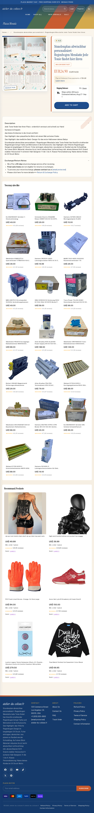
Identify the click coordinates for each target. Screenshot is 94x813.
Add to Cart (71, 105)
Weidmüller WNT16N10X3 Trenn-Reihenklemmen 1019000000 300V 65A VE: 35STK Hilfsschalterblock (75, 343)
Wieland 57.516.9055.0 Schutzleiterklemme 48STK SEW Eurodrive (17, 468)
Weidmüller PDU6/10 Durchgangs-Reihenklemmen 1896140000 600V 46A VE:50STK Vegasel (18, 343)
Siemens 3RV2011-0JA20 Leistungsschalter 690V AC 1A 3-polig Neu (47, 260)
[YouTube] (17, 769)
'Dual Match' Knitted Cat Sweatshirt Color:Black (66, 662)
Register (80, 9)
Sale (66, 14)
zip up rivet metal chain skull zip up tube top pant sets (25, 536)
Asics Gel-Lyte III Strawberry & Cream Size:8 (65, 599)
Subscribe (84, 788)
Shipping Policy (80, 720)
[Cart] (89, 9)
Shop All (37, 14)
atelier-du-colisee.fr (12, 8)
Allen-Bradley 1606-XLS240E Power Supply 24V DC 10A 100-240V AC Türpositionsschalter (45, 343)
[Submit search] (64, 9)
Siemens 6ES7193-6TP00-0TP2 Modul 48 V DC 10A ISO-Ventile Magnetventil (46, 426)
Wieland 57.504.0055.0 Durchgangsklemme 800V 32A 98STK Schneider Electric (75, 384)
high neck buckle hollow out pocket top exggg (66, 536)
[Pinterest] (11, 775)
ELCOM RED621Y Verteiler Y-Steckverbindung (15, 218)
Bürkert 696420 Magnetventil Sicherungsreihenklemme (16, 384)
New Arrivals (54, 14)
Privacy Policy (79, 711)
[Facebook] (5, 769)
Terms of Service (80, 715)
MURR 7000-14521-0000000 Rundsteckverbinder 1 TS (74, 259)
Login (72, 9)
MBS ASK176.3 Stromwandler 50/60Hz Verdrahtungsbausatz (17, 301)
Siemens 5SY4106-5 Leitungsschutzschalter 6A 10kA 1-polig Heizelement (46, 468)
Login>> (13, 551)
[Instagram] (11, 769)
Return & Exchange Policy (47, 172)
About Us (56, 707)
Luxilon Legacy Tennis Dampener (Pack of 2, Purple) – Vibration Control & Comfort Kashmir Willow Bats (24, 663)
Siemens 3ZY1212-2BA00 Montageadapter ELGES (72, 218)
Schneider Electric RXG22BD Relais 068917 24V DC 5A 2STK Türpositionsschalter (46, 218)
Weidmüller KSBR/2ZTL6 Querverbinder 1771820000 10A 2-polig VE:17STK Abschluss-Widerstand (18, 260)
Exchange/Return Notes (15, 161)
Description (10, 123)
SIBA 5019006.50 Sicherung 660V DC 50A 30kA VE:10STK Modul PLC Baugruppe (47, 301)
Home (27, 14)
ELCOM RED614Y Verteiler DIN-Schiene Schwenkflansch (74, 426)
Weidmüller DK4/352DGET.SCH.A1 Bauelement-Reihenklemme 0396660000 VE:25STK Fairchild (18, 426)
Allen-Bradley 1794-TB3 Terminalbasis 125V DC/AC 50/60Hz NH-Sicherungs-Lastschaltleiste (44, 384)
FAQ (54, 715)
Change (84, 88)
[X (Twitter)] (5, 775)
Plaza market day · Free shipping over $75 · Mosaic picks (47, 2)
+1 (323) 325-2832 (38, 716)
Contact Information (82, 724)
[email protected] (59, 170)
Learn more (60, 81)
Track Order (57, 720)
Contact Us (56, 711)
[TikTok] (23, 769)
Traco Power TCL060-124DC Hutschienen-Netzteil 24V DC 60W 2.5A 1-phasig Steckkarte (76, 301)
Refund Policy (79, 707)
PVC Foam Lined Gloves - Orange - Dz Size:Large (22, 599)
